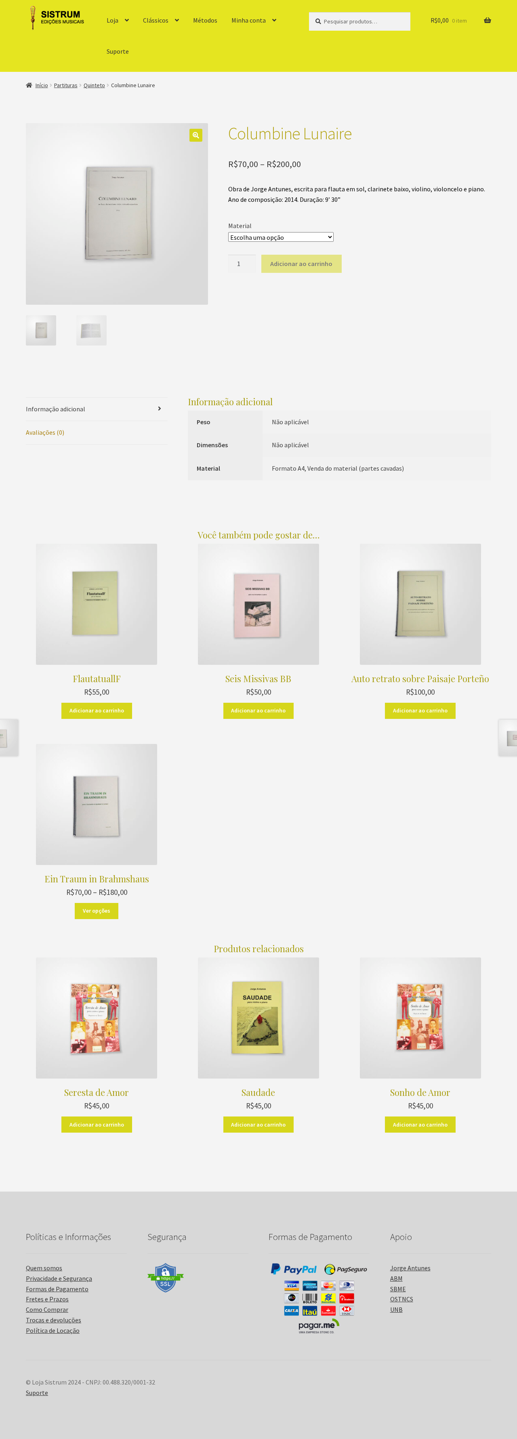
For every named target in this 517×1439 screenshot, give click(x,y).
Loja (112, 20)
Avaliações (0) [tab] (45, 432)
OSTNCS (401, 1299)
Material (240, 226)
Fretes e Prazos (47, 1299)
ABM (396, 1278)
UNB (396, 1309)
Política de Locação (53, 1330)
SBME (398, 1289)
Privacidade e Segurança (59, 1278)
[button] (195, 135)
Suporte (118, 51)
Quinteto (94, 85)
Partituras (66, 85)
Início (42, 85)
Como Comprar (47, 1309)
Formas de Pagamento (57, 1289)
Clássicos (155, 20)
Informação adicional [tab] (55, 409)
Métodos (205, 20)
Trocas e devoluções (53, 1320)
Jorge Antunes (410, 1268)
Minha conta (248, 20)
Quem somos (44, 1268)
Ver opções (96, 910)
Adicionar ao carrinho (301, 264)
